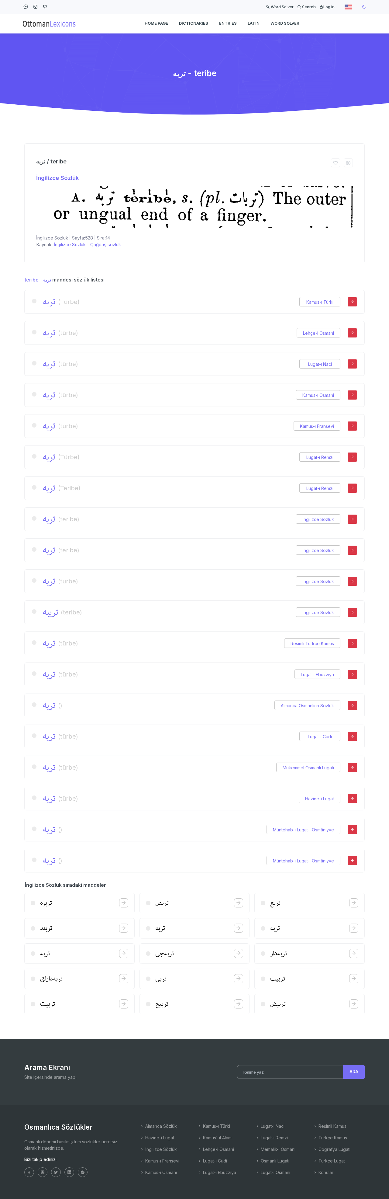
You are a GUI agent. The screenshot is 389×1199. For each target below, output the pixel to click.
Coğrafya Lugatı (333, 1149)
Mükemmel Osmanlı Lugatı (308, 767)
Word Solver (282, 6)
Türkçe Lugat (331, 1160)
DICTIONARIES (193, 23)
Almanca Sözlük (160, 1126)
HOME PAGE (156, 23)
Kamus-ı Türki (319, 302)
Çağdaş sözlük (105, 244)
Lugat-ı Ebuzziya (317, 674)
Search (308, 6)
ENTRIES (228, 23)
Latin (254, 23)
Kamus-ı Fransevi (317, 426)
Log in (329, 6)
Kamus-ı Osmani (318, 395)
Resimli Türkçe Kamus (312, 643)
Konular (325, 1172)
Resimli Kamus (331, 1126)
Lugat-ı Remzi (319, 457)
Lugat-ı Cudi (320, 736)
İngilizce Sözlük (57, 177)
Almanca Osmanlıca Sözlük (307, 705)
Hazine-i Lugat (319, 798)
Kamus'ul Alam (217, 1137)
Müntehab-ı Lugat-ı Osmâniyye (303, 829)
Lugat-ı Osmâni (275, 1172)
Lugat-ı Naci (320, 364)
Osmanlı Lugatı (274, 1160)
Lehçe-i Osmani (318, 333)
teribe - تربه (37, 280)
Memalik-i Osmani (277, 1149)
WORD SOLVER (284, 23)
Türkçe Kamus (332, 1137)
